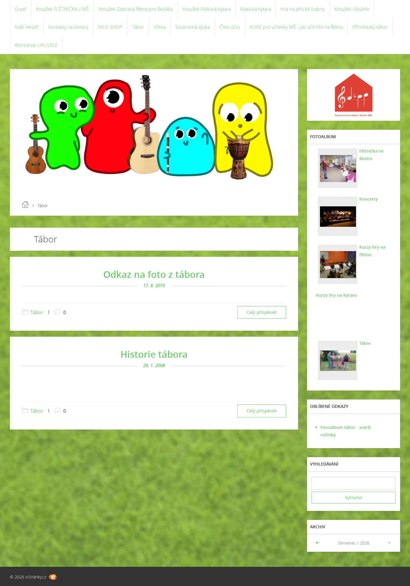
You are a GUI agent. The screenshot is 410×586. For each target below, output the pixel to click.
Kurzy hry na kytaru (336, 295)
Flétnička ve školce (371, 154)
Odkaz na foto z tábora (154, 274)
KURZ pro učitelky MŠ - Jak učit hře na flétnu (296, 27)
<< (318, 543)
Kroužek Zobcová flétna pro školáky (135, 9)
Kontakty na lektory (68, 27)
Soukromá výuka (192, 27)
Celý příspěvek (262, 312)
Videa (160, 27)
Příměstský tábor (370, 27)
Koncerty (368, 199)
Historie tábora (154, 354)
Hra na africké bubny (302, 9)
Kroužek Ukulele (351, 9)
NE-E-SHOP (110, 27)
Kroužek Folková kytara (206, 9)
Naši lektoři (27, 27)
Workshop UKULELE (36, 45)
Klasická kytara (255, 9)
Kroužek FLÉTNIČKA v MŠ (62, 9)
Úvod (20, 9)
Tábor (138, 27)
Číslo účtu (229, 27)
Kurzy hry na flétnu (372, 250)
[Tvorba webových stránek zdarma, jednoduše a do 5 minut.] (52, 577)
